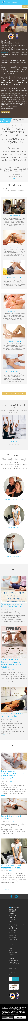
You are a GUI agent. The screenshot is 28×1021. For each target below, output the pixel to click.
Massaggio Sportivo (14, 277)
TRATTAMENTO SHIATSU (14, 527)
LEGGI (3, 623)
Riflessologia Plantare (14, 311)
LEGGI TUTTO (5, 112)
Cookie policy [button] (6, 1014)
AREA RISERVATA (13, 935)
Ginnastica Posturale (14, 371)
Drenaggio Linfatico (14, 341)
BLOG (10, 781)
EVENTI (11, 609)
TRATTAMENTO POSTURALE (14, 556)
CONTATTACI (12, 968)
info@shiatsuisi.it (18, 925)
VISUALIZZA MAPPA (14, 954)
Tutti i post (6, 889)
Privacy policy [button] (14, 1014)
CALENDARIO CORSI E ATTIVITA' (14, 393)
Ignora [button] (7, 1017)
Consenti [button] (19, 1017)
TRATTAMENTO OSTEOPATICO (14, 499)
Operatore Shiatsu (14, 215)
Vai (15, 979)
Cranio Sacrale (14, 247)
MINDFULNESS (14, 441)
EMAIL (14, 179)
